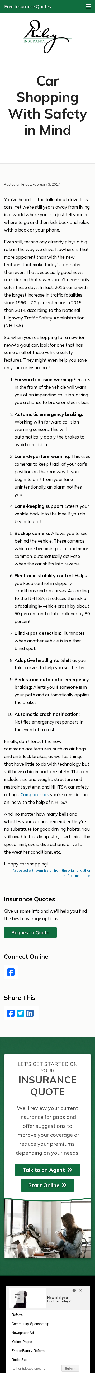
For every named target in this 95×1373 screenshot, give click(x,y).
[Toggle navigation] (88, 6)
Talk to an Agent (44, 1170)
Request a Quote (30, 932)
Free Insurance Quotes (27, 6)
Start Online (43, 1185)
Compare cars (35, 794)
